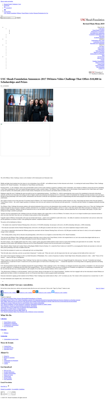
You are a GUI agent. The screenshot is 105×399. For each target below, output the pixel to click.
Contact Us (101, 68)
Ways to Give (100, 58)
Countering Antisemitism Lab (96, 34)
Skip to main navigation (7, 1)
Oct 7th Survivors (8, 326)
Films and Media (100, 51)
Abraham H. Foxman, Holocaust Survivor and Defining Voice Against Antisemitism (22, 303)
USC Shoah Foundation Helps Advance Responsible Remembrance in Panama (21, 298)
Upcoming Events (8, 347)
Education (101, 36)
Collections (101, 28)
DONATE (6, 5)
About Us (6, 356)
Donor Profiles (8, 378)
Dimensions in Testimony (97, 31)
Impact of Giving (99, 62)
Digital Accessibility (6, 389)
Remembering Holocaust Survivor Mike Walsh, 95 (14, 310)
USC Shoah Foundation (10, 13)
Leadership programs (98, 42)
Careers (6, 363)
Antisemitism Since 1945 (97, 40)
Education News (8, 349)
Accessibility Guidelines (18, 389)
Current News (7, 346)
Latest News (101, 49)
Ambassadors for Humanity (97, 53)
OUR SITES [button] (7, 11)
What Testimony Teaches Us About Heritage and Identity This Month (19, 306)
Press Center (101, 48)
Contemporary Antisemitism (11, 325)
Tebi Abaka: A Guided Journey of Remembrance (13, 308)
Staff (103, 55)
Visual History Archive (27, 13)
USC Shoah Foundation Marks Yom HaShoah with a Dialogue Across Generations (22, 311)
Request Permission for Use (41, 13)
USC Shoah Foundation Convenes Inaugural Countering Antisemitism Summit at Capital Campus (26, 304)
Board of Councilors (99, 52)
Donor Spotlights (99, 65)
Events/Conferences (9, 372)
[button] (2, 295)
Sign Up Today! (100, 288)
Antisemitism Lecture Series (11, 339)
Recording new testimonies (97, 33)
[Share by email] (34, 292)
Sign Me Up (4, 386)
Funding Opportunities (98, 61)
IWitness (19, 13)
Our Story (101, 46)
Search (18, 17)
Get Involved (101, 56)
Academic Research (99, 37)
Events (102, 59)
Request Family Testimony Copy (12, 4)
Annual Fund (100, 64)
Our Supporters (100, 67)
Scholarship (4, 336)
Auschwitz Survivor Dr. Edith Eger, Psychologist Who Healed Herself (19, 307)
